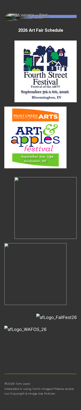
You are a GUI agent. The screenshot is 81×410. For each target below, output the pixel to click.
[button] (12, 6)
